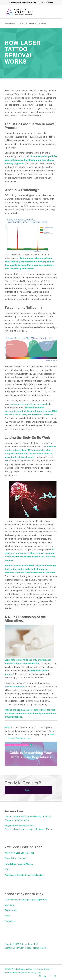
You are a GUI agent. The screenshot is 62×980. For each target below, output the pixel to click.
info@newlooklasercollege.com (23, 2)
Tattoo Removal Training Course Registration (26, 899)
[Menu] (55, 12)
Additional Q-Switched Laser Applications (24, 874)
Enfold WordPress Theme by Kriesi (27, 972)
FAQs (7, 869)
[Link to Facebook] (49, 975)
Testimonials (11, 910)
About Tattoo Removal (15, 858)
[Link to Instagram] (54, 975)
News (7, 915)
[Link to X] (40, 975)
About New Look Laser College (19, 852)
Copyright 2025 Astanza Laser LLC (21, 944)
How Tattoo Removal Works (19, 863)
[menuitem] (55, 12)
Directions (9, 904)
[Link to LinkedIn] (44, 975)
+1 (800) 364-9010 (20, 820)
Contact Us (10, 921)
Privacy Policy (24, 947)
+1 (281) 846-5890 (45, 2)
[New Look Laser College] (26, 11)
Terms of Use (39, 947)
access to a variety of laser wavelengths (29, 403)
